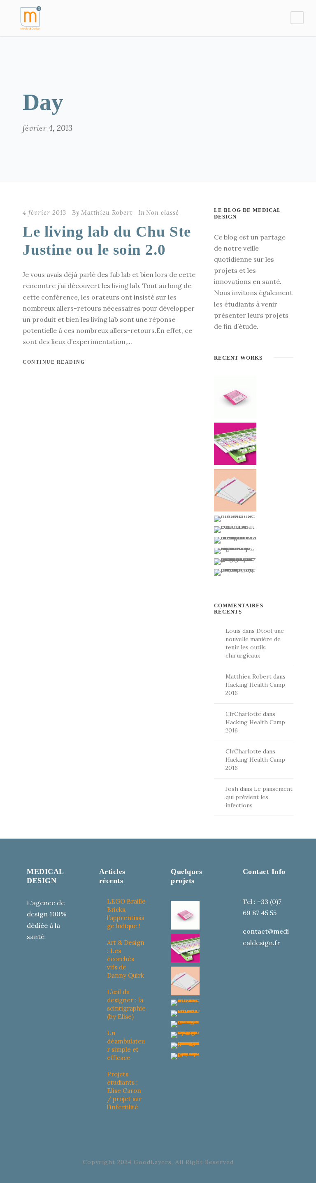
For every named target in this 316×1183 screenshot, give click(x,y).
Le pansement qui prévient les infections (259, 797)
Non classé (162, 212)
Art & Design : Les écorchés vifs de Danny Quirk (125, 959)
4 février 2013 (44, 212)
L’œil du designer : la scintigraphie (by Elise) (126, 1004)
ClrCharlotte (243, 714)
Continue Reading (54, 362)
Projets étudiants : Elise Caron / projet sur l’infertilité (124, 1090)
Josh (231, 789)
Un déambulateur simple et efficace (126, 1045)
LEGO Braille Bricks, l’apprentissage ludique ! (126, 913)
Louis (233, 630)
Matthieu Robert (106, 212)
